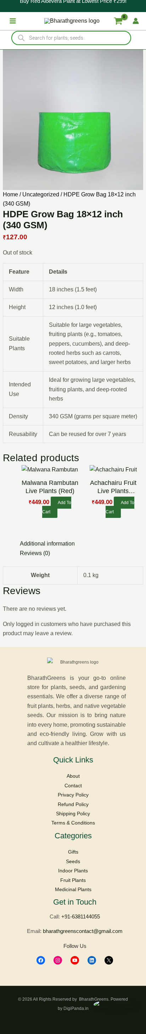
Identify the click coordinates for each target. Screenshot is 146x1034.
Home (10, 194)
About (73, 776)
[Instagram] (58, 960)
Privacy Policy (73, 795)
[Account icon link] (136, 21)
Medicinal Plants (73, 889)
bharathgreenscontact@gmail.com (83, 931)
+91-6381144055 (80, 916)
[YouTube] (75, 960)
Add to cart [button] (56, 507)
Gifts (73, 852)
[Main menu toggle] (13, 21)
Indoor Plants (73, 870)
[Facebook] (40, 960)
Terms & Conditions (73, 823)
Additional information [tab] (47, 544)
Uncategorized (40, 194)
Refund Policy (73, 804)
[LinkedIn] (92, 960)
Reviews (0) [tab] (35, 553)
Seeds (73, 861)
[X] (109, 960)
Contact (73, 785)
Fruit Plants (73, 880)
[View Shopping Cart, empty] (118, 21)
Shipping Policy (73, 813)
